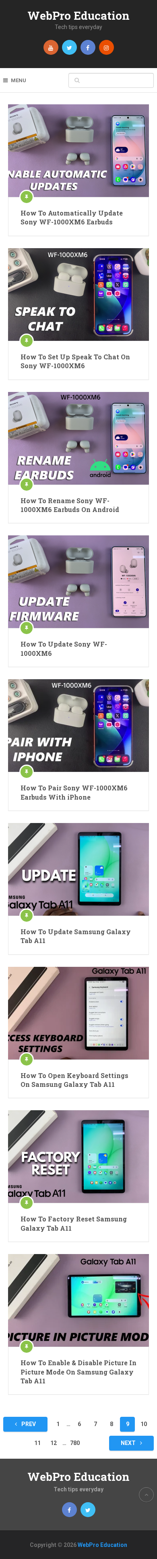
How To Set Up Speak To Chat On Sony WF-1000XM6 (75, 361)
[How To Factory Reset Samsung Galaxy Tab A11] (78, 1156)
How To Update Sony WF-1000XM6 (64, 648)
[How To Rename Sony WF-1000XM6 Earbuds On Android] (78, 438)
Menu (18, 80)
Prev (28, 1424)
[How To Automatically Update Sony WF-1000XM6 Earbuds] (78, 150)
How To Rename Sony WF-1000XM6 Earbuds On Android (70, 505)
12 (53, 1443)
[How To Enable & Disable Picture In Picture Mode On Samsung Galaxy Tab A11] (78, 1300)
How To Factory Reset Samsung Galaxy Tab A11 (74, 1223)
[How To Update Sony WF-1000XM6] (78, 581)
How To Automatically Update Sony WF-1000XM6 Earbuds (72, 217)
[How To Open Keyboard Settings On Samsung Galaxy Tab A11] (78, 1013)
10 (143, 1424)
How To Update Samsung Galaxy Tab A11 (76, 936)
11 (37, 1443)
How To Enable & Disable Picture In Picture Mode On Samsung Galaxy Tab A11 (78, 1371)
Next (129, 1443)
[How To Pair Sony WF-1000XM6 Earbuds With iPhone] (78, 725)
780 (75, 1443)
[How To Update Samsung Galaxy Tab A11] (78, 869)
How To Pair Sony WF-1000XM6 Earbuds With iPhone (74, 792)
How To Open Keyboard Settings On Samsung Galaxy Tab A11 (74, 1079)
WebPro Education (78, 15)
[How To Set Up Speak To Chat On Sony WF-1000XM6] (78, 294)
